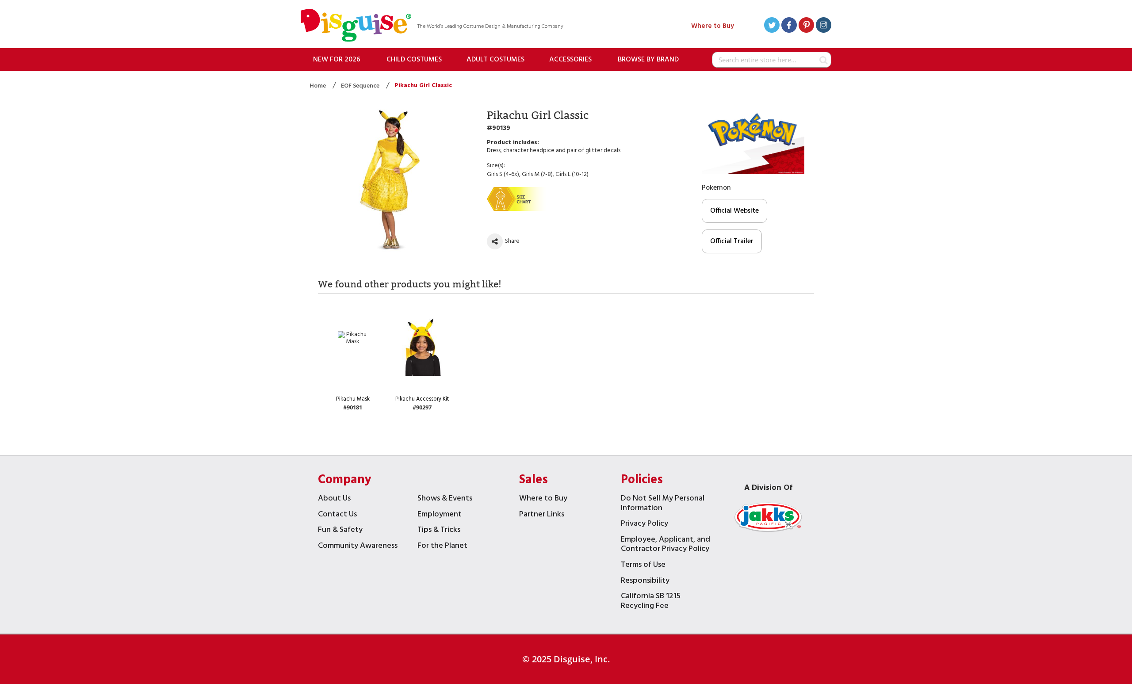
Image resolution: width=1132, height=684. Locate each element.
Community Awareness (358, 546)
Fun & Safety (340, 530)
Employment (439, 515)
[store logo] (356, 26)
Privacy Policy (644, 524)
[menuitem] (337, 59)
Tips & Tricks (438, 530)
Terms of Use (643, 565)
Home (318, 86)
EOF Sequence (361, 86)
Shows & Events (444, 499)
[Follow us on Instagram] (823, 26)
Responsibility (645, 581)
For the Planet (442, 546)
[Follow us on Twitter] (772, 26)
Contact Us (337, 515)
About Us (334, 499)
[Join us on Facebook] (789, 26)
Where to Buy (712, 26)
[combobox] (771, 60)
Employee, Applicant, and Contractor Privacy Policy (665, 545)
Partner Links (541, 515)
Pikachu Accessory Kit (422, 399)
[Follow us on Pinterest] (806, 26)
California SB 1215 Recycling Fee (651, 602)
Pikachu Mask (353, 399)
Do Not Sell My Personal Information (662, 504)
